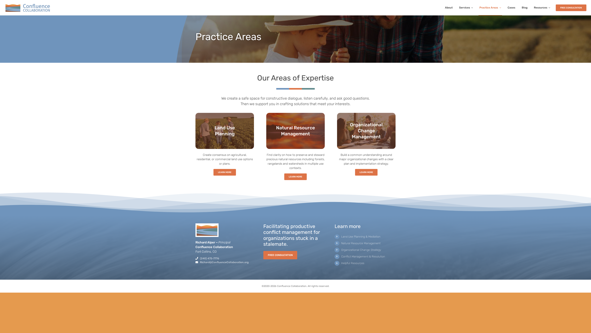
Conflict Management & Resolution (363, 256)
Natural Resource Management (360, 243)
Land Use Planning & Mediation (360, 236)
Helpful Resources (352, 263)
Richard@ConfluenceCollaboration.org (224, 262)
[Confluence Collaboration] (28, 4)
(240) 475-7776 (209, 258)
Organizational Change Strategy (361, 250)
